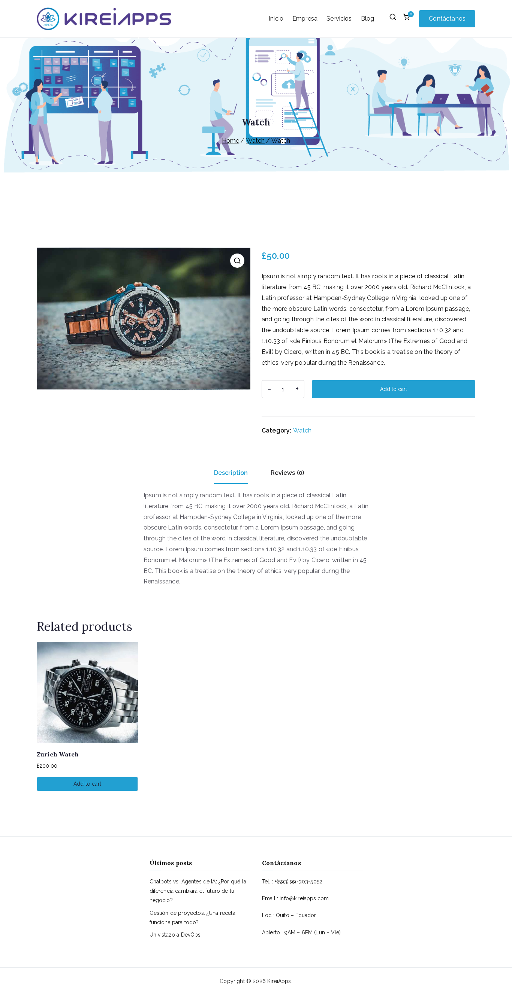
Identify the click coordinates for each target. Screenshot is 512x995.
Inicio (276, 18)
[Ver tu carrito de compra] (406, 18)
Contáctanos (447, 18)
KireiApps (279, 981)
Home (231, 140)
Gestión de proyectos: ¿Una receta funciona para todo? (192, 917)
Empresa (304, 18)
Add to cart (393, 389)
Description (231, 472)
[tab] (231, 476)
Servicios (339, 18)
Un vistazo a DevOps (175, 935)
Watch (255, 140)
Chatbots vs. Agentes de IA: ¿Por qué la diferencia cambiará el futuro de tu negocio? (198, 891)
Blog (367, 18)
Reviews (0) (287, 472)
